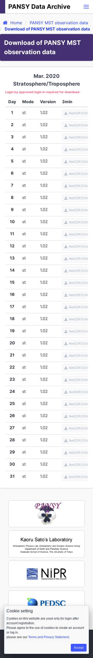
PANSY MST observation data (59, 22)
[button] (86, 7)
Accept (78, 647)
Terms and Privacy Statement (48, 637)
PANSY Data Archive (39, 6)
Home (16, 22)
